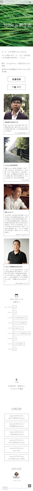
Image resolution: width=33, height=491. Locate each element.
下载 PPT (16, 87)
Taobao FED (19, 488)
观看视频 (16, 79)
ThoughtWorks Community (16, 475)
